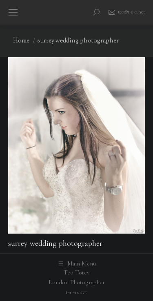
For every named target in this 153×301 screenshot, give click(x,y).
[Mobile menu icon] (13, 12)
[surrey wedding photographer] (76, 145)
